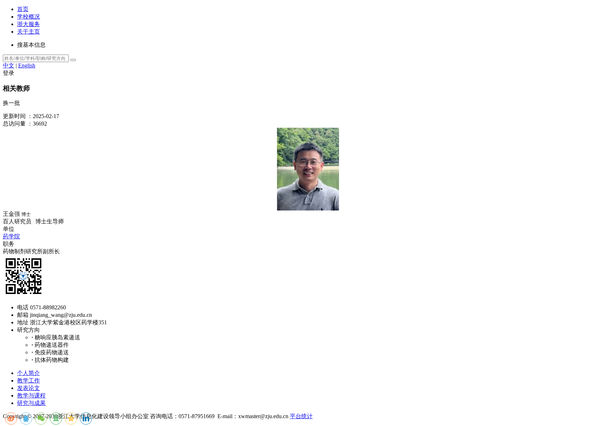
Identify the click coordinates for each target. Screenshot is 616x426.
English (26, 65)
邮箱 (23, 315)
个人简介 (28, 373)
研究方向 (28, 330)
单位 (8, 229)
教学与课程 (31, 395)
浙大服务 (28, 24)
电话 (23, 307)
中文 (8, 65)
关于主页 (28, 32)
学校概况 (28, 17)
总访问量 (14, 124)
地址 (23, 322)
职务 (8, 244)
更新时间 (14, 116)
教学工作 (28, 380)
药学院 (11, 236)
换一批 (11, 103)
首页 (23, 9)
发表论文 (28, 388)
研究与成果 (31, 403)
